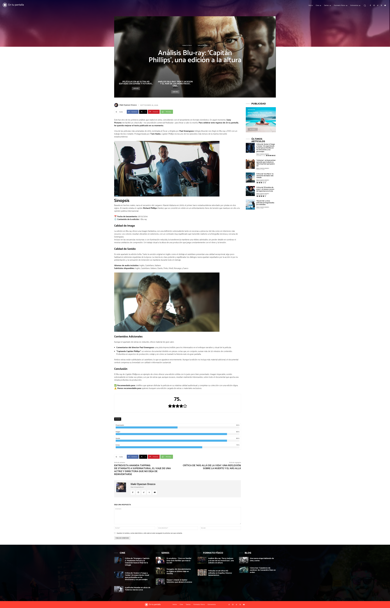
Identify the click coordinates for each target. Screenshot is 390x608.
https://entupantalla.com (137, 487)
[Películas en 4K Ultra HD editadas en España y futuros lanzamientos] (202, 572)
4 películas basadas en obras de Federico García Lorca (137, 588)
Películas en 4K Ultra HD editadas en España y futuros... (136, 82)
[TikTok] (378, 5)
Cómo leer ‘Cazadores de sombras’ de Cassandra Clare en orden (263, 570)
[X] (381, 5)
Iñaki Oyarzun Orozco (128, 105)
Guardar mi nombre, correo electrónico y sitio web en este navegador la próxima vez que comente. (149, 533)
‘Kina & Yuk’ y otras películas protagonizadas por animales (265, 203)
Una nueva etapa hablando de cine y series (262, 559)
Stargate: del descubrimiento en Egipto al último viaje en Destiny (179, 571)
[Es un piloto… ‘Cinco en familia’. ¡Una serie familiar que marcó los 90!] (160, 560)
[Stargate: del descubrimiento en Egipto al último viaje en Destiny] (160, 571)
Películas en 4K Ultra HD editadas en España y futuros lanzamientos (220, 573)
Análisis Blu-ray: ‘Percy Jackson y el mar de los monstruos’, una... (175, 83)
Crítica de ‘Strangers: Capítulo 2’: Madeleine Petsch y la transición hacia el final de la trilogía (137, 562)
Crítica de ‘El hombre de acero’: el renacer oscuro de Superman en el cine (265, 189)
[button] (365, 5)
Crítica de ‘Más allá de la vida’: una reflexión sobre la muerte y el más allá (212, 467)
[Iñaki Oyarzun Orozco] (116, 105)
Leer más (136, 88)
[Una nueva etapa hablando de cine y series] (243, 560)
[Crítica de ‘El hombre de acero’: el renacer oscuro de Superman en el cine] (250, 191)
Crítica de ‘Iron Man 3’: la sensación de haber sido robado (265, 176)
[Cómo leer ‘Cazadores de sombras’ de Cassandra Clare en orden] (243, 569)
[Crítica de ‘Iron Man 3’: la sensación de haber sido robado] (250, 177)
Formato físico (187, 45)
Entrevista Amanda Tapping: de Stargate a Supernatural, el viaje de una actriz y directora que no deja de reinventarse (142, 470)
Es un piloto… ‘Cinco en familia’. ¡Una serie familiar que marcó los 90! (179, 560)
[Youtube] (385, 5)
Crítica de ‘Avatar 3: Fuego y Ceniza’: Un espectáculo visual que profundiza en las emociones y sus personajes (265, 148)
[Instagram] (374, 5)
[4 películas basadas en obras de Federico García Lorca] (118, 589)
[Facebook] (370, 5)
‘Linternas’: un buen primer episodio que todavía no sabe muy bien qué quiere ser (266, 163)
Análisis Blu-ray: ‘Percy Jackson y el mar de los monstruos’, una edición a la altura (221, 560)
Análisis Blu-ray (203, 45)
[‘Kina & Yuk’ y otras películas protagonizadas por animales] (250, 205)
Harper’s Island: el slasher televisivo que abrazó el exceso (179, 581)
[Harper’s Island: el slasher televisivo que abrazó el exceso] (160, 581)
